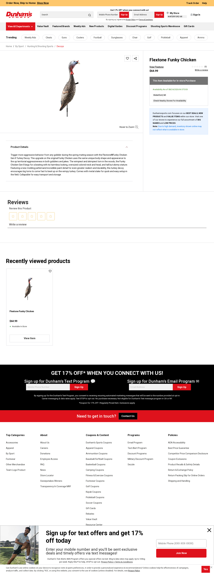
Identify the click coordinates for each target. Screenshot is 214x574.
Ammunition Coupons (96, 453)
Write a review (201, 70)
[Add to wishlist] (127, 58)
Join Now (181, 553)
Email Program (135, 442)
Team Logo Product (15, 470)
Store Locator (47, 475)
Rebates (90, 514)
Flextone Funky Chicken (22, 311)
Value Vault (91, 519)
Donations (45, 453)
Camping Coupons (95, 470)
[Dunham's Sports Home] (19, 15)
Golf (149, 37)
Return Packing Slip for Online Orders (186, 475)
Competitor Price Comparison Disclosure (188, 453)
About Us (44, 442)
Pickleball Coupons (95, 497)
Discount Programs (137, 453)
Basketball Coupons (95, 464)
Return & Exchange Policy (180, 470)
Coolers (80, 37)
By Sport (10, 453)
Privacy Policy (131, 19)
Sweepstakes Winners (51, 481)
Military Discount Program (140, 459)
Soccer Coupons (94, 503)
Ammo (201, 37)
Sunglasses (117, 37)
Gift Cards (91, 508)
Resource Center (94, 524)
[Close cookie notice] (211, 567)
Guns (64, 37)
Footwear (10, 459)
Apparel (184, 37)
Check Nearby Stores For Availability (169, 100)
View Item (29, 338)
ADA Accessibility (176, 442)
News (43, 470)
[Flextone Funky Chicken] (72, 88)
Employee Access (49, 459)
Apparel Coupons (94, 448)
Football (98, 37)
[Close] (209, 530)
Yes (206, 569)
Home (9, 46)
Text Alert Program (137, 448)
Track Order (193, 3)
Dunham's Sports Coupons (99, 442)
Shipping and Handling (179, 481)
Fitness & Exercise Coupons (99, 475)
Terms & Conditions (146, 19)
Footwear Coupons (95, 481)
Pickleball (165, 37)
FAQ (42, 464)
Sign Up (124, 15)
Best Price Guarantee (178, 448)
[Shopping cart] (206, 14)
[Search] (89, 15)
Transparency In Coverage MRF (55, 486)
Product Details (19, 146)
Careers (44, 448)
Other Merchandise (15, 464)
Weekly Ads (30, 37)
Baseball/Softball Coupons (99, 459)
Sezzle (131, 464)
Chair (135, 37)
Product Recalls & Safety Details (184, 464)
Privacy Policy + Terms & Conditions (117, 562)
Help (204, 3)
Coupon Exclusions (177, 459)
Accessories (12, 442)
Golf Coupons (92, 486)
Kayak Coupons (93, 492)
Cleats (49, 37)
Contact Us (128, 416)
